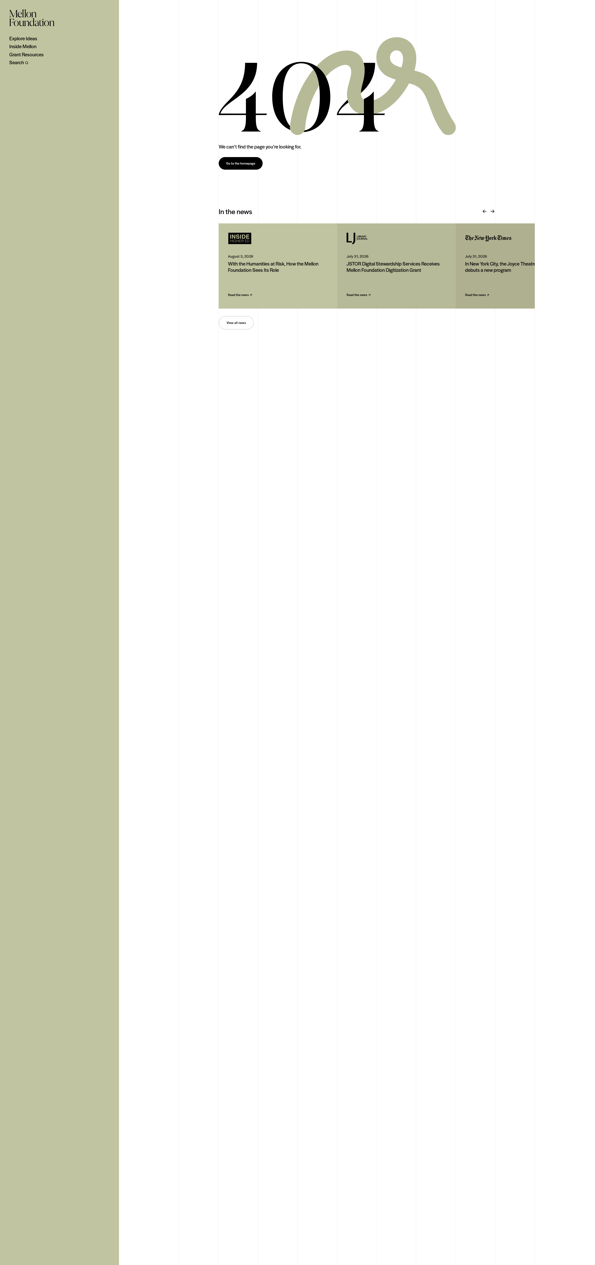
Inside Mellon (22, 46)
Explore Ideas (23, 38)
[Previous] (484, 211)
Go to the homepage (240, 163)
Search (16, 62)
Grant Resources (26, 54)
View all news (236, 322)
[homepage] (31, 17)
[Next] (492, 211)
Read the (238, 295)
